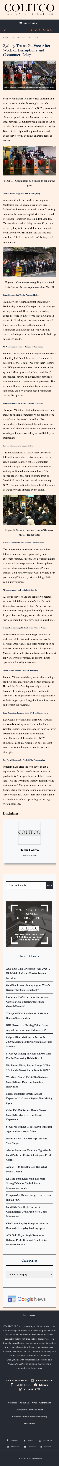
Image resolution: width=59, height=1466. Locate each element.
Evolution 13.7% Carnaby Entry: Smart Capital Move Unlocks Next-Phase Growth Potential (28, 1001)
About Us (24, 1402)
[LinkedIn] (51, 30)
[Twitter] (36, 30)
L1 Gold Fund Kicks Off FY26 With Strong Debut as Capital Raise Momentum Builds (25, 1183)
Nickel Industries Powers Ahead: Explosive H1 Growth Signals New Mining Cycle (29, 1098)
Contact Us (21, 1409)
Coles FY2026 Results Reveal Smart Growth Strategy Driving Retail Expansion (26, 1114)
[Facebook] (32, 30)
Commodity (45, 1402)
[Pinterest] (43, 30)
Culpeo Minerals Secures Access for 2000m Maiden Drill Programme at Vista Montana (29, 1041)
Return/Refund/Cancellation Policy (29, 1416)
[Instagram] (39, 30)
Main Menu (31, 23)
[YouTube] (47, 30)
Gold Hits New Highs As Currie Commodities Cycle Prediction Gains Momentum (26, 1211)
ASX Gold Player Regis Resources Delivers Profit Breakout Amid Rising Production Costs (27, 1239)
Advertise (12, 1402)
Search (49, 885)
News (34, 1402)
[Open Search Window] (4, 30)
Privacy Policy (36, 1409)
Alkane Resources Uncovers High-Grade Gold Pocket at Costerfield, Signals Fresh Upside (28, 1154)
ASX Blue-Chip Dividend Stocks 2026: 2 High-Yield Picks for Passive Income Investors (28, 973)
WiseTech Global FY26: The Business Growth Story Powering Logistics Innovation (27, 1081)
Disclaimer (11, 813)
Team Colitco (16, 37)
